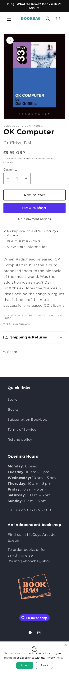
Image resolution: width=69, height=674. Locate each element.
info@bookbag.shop (32, 561)
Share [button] (12, 352)
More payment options (34, 219)
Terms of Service (22, 429)
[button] (9, 18)
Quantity (10, 169)
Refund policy (20, 439)
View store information (27, 247)
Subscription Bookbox (27, 419)
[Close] (65, 645)
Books (13, 409)
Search (14, 399)
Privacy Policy (54, 657)
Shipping (29, 158)
